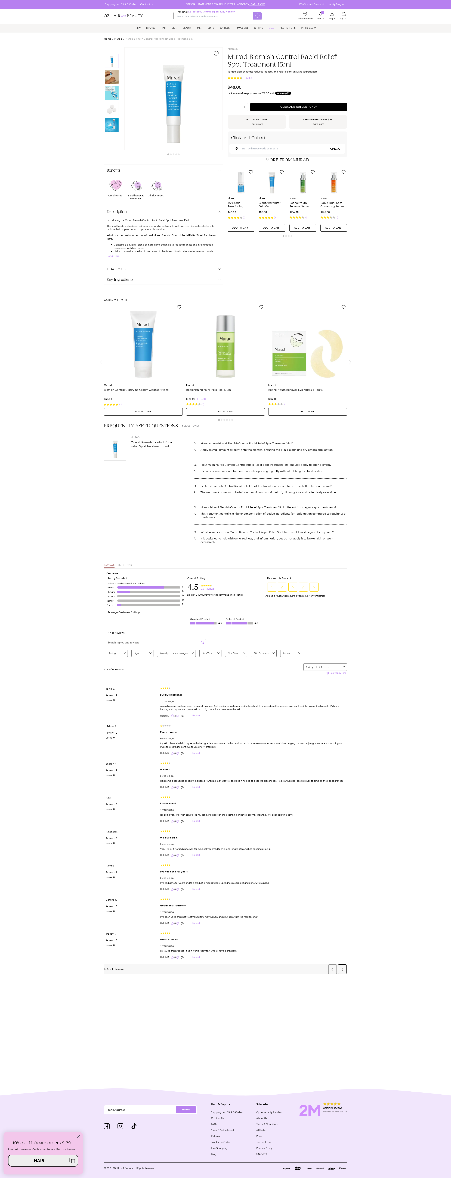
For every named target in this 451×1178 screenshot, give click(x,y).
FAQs (214, 1124)
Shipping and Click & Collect (121, 4)
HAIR (163, 27)
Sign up (186, 1109)
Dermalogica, (210, 12)
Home (107, 38)
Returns (215, 1136)
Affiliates (261, 1130)
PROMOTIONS (287, 27)
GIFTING (258, 27)
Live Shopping (219, 1148)
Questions (125, 565)
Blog (213, 1154)
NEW (138, 27)
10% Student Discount (311, 4)
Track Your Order (220, 1142)
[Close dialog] (78, 1137)
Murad (118, 38)
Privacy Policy (264, 1148)
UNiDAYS (261, 1154)
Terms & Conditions (267, 1124)
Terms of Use (263, 1142)
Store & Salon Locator (223, 1130)
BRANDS (150, 27)
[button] (43, 1161)
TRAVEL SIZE (241, 27)
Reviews (109, 565)
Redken (230, 12)
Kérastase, (195, 12)
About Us (261, 1118)
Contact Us (146, 4)
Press (259, 1136)
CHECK (335, 148)
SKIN (174, 27)
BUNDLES (225, 27)
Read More (113, 256)
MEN (199, 27)
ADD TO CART (241, 228)
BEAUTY (187, 27)
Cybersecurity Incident (269, 1112)
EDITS (211, 27)
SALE (271, 27)
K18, (222, 12)
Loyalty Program (336, 4)
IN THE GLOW (308, 27)
